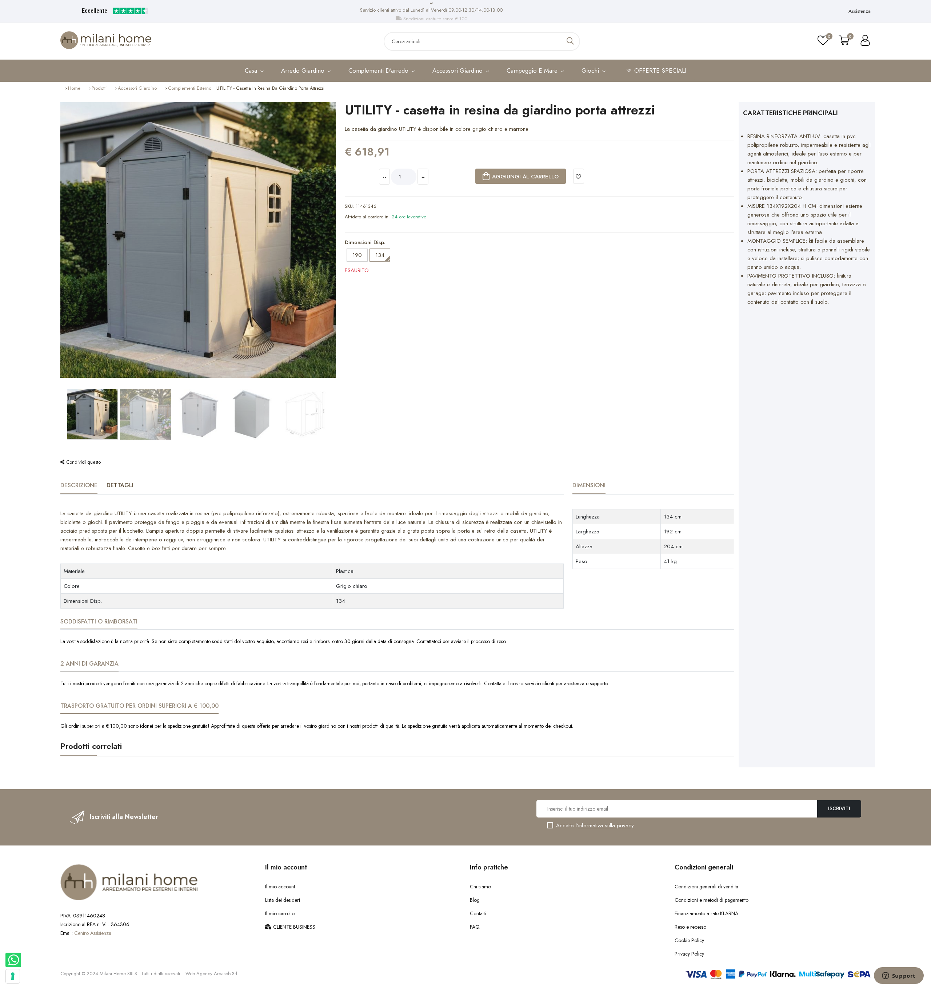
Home (74, 88)
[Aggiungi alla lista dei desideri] (578, 176)
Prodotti (99, 88)
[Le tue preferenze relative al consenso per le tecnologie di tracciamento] (13, 976)
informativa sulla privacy (606, 825)
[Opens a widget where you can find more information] (899, 976)
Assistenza (859, 11)
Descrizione (78, 485)
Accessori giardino (137, 88)
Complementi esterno (190, 88)
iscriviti (839, 808)
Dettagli (120, 485)
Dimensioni (589, 485)
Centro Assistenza (92, 933)
